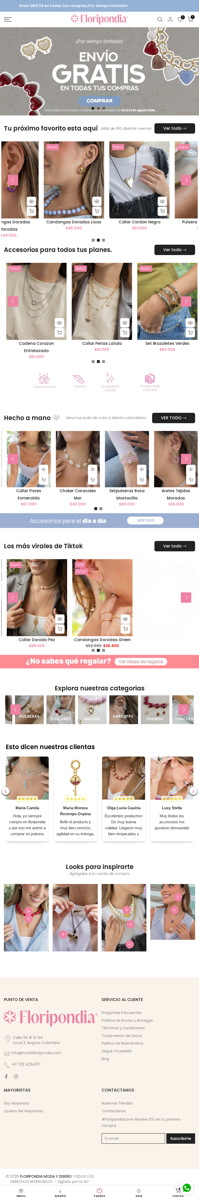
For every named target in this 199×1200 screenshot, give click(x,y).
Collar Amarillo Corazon (44, 222)
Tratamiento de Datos (122, 1035)
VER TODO (171, 418)
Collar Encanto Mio (44, 343)
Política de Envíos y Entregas (127, 1020)
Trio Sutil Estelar (109, 222)
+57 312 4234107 (25, 1064)
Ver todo (172, 128)
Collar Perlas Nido (109, 343)
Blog (105, 1058)
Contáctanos (114, 1111)
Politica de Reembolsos (122, 1043)
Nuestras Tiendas (117, 1103)
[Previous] (13, 180)
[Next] (186, 180)
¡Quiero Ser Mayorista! (23, 1111)
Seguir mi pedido (117, 1051)
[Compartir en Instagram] (16, 1076)
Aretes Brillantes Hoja (174, 343)
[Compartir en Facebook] (6, 1076)
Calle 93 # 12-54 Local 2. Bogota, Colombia (36, 1040)
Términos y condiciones (123, 1028)
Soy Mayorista (16, 1103)
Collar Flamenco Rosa (44, 639)
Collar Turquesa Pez (175, 639)
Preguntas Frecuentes (121, 1012)
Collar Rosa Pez (109, 639)
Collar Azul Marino (175, 222)
